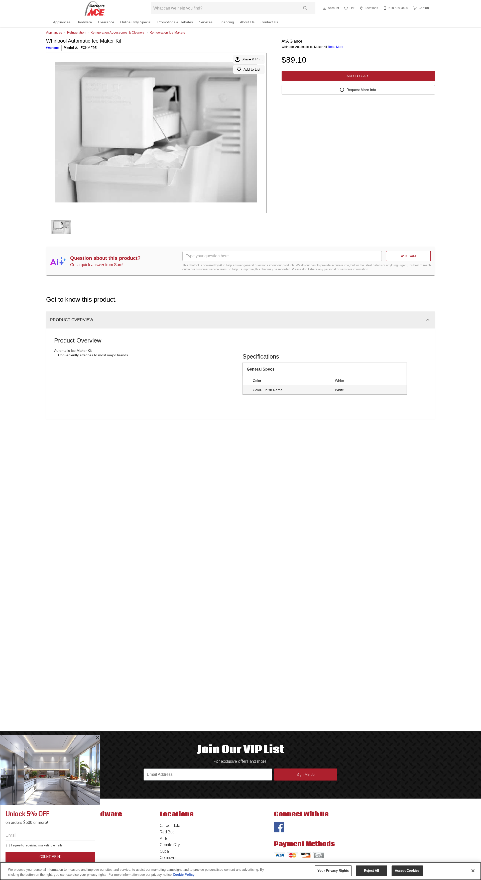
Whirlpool (52, 48)
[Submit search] (305, 8)
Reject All (371, 870)
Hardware (84, 22)
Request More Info (361, 90)
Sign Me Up (306, 775)
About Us (247, 22)
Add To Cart (358, 76)
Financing (226, 22)
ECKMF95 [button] (88, 48)
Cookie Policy (183, 874)
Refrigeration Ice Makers (167, 32)
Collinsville (169, 857)
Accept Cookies (407, 870)
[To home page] (94, 8)
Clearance (106, 22)
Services (205, 22)
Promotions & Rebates (175, 22)
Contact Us (269, 22)
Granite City (170, 844)
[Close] (472, 870)
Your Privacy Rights (333, 870)
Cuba (164, 851)
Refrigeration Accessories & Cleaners (117, 32)
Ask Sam (408, 256)
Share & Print (252, 59)
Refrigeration (76, 32)
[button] (324, 8)
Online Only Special (135, 22)
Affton (165, 838)
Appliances (61, 22)
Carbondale (170, 825)
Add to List (252, 69)
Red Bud (167, 832)
